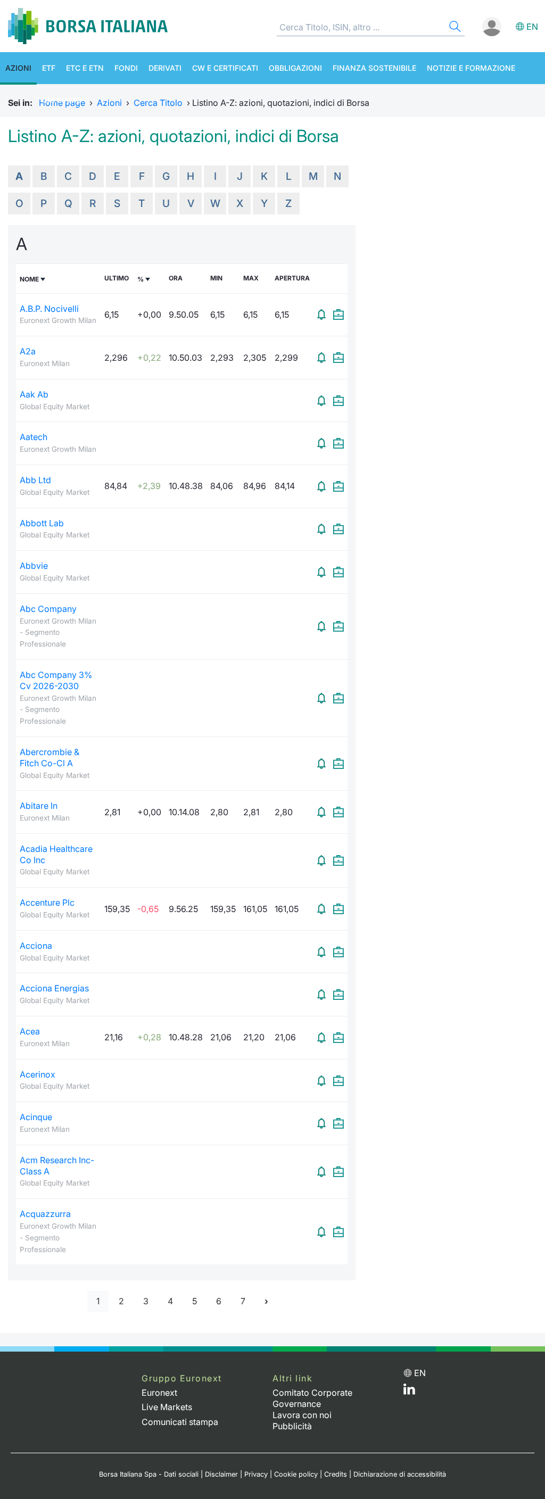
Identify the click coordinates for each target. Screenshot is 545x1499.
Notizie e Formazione (471, 67)
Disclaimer (221, 1474)
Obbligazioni (295, 67)
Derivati (164, 67)
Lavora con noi (302, 1415)
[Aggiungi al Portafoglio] (338, 314)
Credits (335, 1474)
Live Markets (167, 1407)
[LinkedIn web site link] (409, 1391)
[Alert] (321, 314)
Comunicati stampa (180, 1422)
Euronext (159, 1392)
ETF (48, 67)
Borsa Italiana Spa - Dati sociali (149, 1474)
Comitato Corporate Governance (312, 1398)
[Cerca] (454, 28)
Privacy (256, 1474)
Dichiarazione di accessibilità (399, 1474)
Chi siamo (62, 99)
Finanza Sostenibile (374, 67)
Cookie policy (296, 1474)
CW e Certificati (225, 67)
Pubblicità (292, 1426)
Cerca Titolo (158, 102)
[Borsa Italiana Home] (88, 26)
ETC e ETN (85, 67)
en (532, 26)
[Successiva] (266, 1301)
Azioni (18, 67)
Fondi (126, 67)
